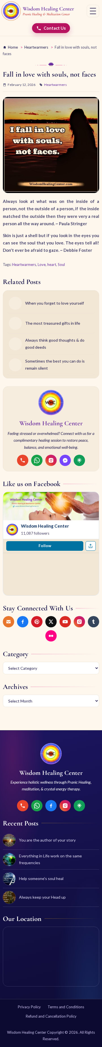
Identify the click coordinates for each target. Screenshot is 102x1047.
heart (51, 264)
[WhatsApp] (36, 460)
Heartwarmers (36, 47)
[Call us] (22, 460)
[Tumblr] (93, 621)
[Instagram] (51, 460)
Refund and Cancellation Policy (51, 1016)
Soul (61, 264)
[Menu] (93, 11)
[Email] (8, 621)
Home (13, 47)
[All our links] (79, 460)
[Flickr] (51, 635)
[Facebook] (22, 621)
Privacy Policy (29, 1007)
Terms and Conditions (66, 1007)
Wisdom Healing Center (45, 525)
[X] (51, 621)
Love (42, 264)
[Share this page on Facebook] (91, 546)
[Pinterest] (36, 621)
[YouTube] (65, 621)
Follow (45, 545)
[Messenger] (65, 460)
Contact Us (55, 28)
